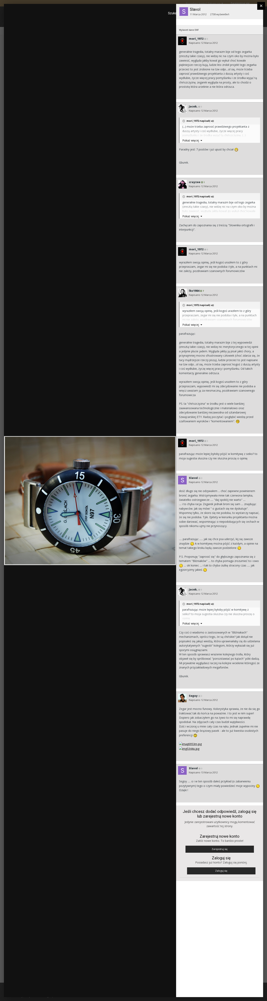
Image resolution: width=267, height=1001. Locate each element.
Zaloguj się (221, 870)
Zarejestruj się (220, 849)
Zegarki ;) (24, 14)
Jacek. (193, 106)
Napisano (203, 43)
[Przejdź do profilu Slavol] (182, 480)
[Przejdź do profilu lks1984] (182, 293)
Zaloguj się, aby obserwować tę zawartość (106, 10)
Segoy (193, 696)
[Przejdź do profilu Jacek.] (182, 108)
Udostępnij (161, 990)
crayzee (194, 182)
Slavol (195, 9)
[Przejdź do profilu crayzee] (182, 184)
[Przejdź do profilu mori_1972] (182, 41)
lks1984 (194, 291)
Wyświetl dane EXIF (189, 29)
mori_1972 (196, 38)
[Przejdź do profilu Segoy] (182, 698)
